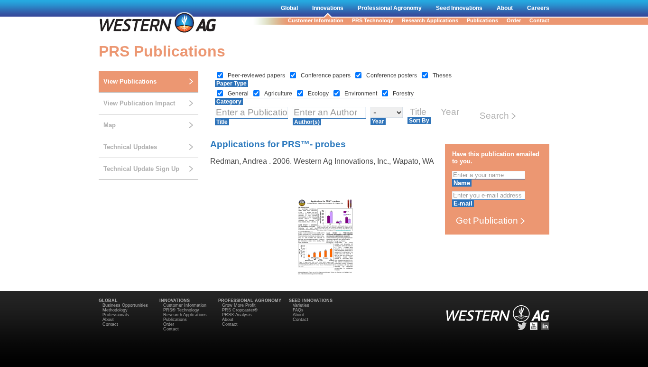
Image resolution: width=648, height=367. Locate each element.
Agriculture (279, 93)
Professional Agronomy (390, 8)
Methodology (115, 310)
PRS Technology (372, 20)
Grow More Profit (239, 305)
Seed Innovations (459, 8)
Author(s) (307, 122)
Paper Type (231, 83)
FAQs (298, 310)
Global (289, 8)
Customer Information (315, 20)
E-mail (463, 203)
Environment (361, 93)
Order (514, 20)
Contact (539, 20)
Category (228, 101)
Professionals (115, 314)
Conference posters (392, 75)
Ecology (319, 93)
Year (378, 121)
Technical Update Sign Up (141, 168)
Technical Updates (130, 147)
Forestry (403, 93)
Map (109, 125)
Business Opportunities (125, 305)
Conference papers (326, 75)
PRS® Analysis (237, 314)
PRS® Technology (181, 310)
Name (462, 183)
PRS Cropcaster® (240, 310)
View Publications (130, 81)
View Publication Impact (139, 103)
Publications (482, 20)
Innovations (327, 8)
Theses (442, 75)
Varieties (301, 305)
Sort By (419, 120)
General (239, 93)
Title (222, 122)
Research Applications (430, 20)
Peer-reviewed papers (257, 75)
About (505, 8)
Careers (538, 8)
